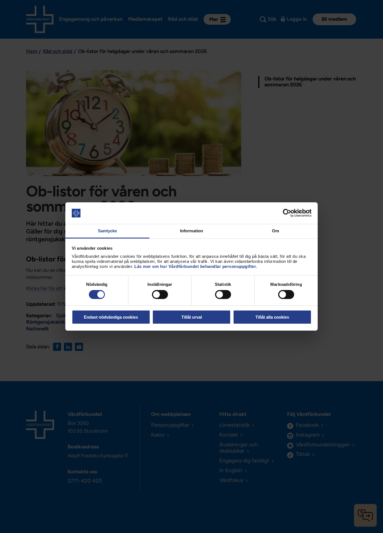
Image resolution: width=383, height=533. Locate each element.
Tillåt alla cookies (272, 317)
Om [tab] (275, 230)
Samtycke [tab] (107, 230)
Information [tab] (191, 230)
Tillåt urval (191, 317)
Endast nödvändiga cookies (111, 317)
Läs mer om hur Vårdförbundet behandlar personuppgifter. (195, 266)
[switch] (160, 294)
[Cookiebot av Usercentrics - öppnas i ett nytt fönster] (287, 213)
